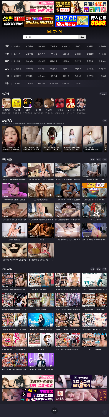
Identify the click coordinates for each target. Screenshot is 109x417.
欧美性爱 (53, 61)
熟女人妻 (65, 54)
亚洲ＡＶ (17, 54)
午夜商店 (29, 83)
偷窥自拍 (17, 69)
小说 (7, 76)
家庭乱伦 (29, 76)
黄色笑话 (90, 76)
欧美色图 (41, 69)
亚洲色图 (29, 69)
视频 (7, 53)
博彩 (7, 46)
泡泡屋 (78, 83)
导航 (7, 83)
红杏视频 (65, 83)
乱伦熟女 (90, 61)
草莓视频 (41, 83)
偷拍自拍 (29, 61)
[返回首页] (104, 412)
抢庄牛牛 (102, 46)
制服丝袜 (65, 61)
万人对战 (41, 46)
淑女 (98, 269)
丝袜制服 (78, 54)
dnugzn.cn (54, 32)
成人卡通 (41, 61)
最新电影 (7, 269)
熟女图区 (90, 69)
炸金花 (78, 46)
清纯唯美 (78, 69)
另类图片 (102, 69)
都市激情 (17, 76)
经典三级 (78, 61)
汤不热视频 (53, 83)
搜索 (82, 37)
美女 (92, 159)
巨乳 (98, 159)
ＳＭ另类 (102, 54)
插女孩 (17, 83)
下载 (104, 121)
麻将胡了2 (66, 46)
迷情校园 (65, 76)
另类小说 (78, 76)
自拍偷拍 (29, 54)
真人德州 (29, 46)
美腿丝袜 (65, 69)
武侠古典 (53, 76)
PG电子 (17, 46)
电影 (7, 61)
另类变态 (102, 61)
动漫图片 (53, 69)
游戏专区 (53, 46)
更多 (104, 159)
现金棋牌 (90, 46)
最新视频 (7, 159)
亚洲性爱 (17, 61)
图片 (7, 68)
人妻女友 (41, 76)
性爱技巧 (102, 76)
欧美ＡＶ (41, 54)
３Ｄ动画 (53, 54)
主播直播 (90, 54)
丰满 (92, 269)
